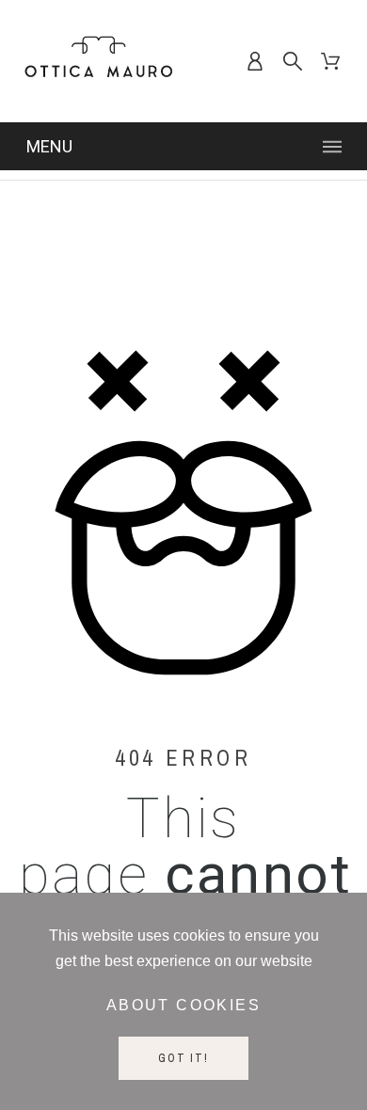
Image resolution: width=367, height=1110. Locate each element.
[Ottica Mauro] (99, 61)
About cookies (183, 1005)
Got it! (183, 1058)
